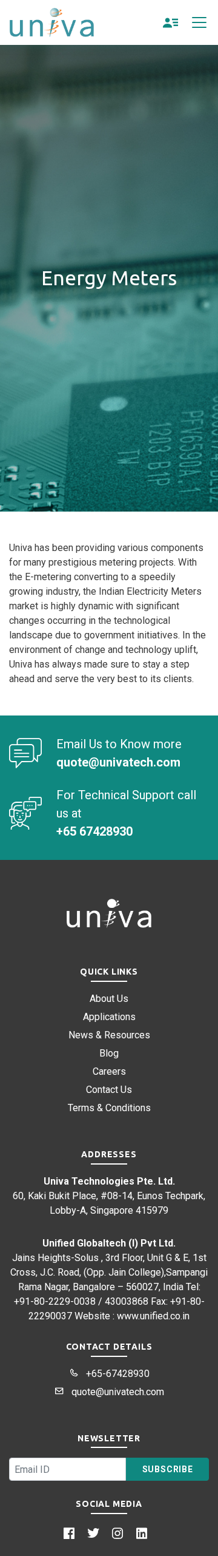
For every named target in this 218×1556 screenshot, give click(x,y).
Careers (109, 1071)
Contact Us (109, 1089)
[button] (171, 22)
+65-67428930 (117, 1373)
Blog (109, 1053)
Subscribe (167, 1469)
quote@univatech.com (116, 1392)
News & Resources (109, 1035)
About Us (109, 998)
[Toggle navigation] (199, 22)
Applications (109, 1017)
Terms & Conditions (109, 1108)
